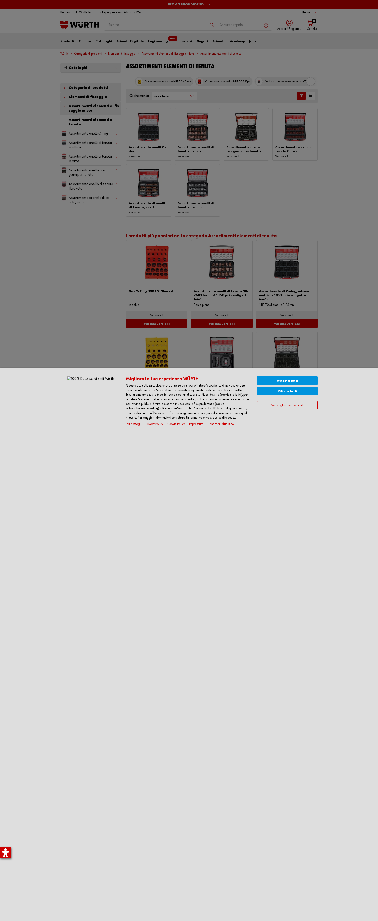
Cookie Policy (176, 424)
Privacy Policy (154, 424)
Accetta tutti (287, 380)
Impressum (196, 424)
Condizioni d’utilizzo (221, 424)
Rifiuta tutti (287, 391)
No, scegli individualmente (287, 405)
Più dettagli (133, 424)
